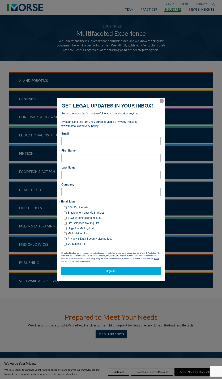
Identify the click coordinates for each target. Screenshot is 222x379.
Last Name (68, 167)
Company (67, 184)
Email (65, 133)
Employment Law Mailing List (86, 212)
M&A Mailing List (78, 233)
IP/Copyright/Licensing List (84, 218)
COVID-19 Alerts (78, 207)
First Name (68, 150)
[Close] (162, 101)
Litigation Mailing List (81, 228)
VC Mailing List (77, 244)
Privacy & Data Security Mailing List (90, 238)
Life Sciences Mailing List (83, 223)
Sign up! (111, 271)
